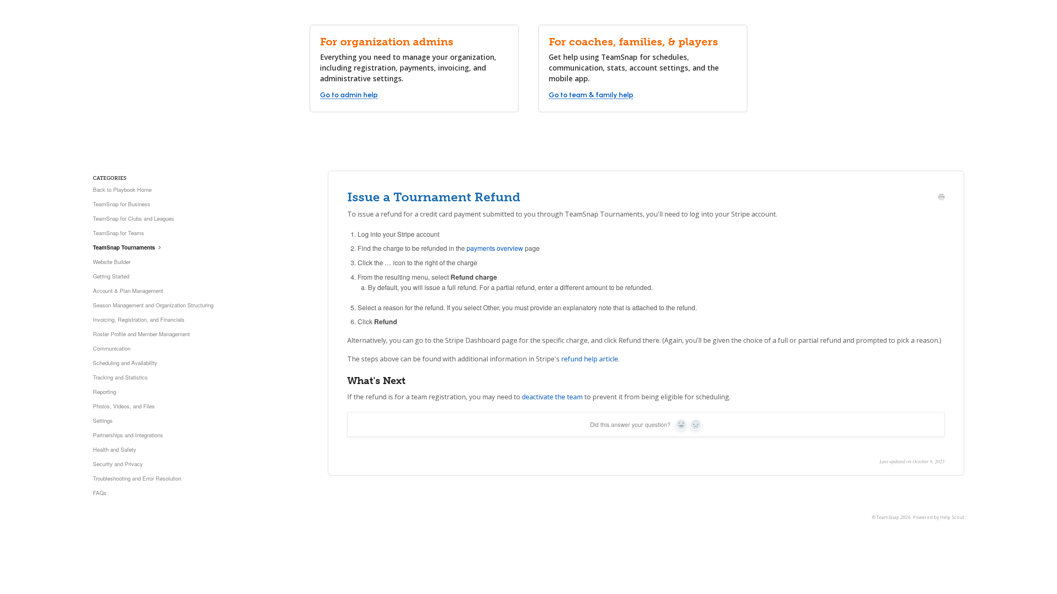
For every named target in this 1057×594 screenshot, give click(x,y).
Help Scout (952, 517)
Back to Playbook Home (122, 189)
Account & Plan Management (128, 291)
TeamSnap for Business (121, 204)
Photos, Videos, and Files (124, 406)
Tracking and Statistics (120, 377)
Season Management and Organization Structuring (153, 305)
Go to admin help (349, 94)
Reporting (104, 392)
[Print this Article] (941, 197)
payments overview (495, 248)
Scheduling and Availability (125, 363)
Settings (103, 420)
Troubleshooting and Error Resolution (137, 478)
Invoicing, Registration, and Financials (139, 319)
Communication (111, 348)
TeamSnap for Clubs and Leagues (133, 218)
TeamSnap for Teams (118, 233)
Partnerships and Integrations (128, 435)
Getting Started (111, 276)
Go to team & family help (591, 94)
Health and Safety (114, 449)
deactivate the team (552, 396)
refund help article (589, 358)
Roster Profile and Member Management (141, 334)
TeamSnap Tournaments (124, 247)
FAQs (100, 493)
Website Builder (111, 262)
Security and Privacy (118, 464)
